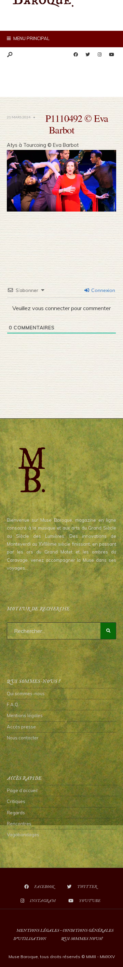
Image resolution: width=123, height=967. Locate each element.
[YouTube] (111, 55)
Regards (16, 812)
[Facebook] (75, 55)
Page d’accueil (22, 790)
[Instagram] (99, 55)
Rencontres (19, 823)
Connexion (102, 290)
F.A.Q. (13, 704)
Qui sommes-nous (26, 693)
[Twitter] (87, 55)
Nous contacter (23, 737)
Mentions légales (25, 715)
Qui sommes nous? (81, 938)
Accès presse (21, 726)
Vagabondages (23, 834)
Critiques (16, 801)
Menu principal (31, 38)
